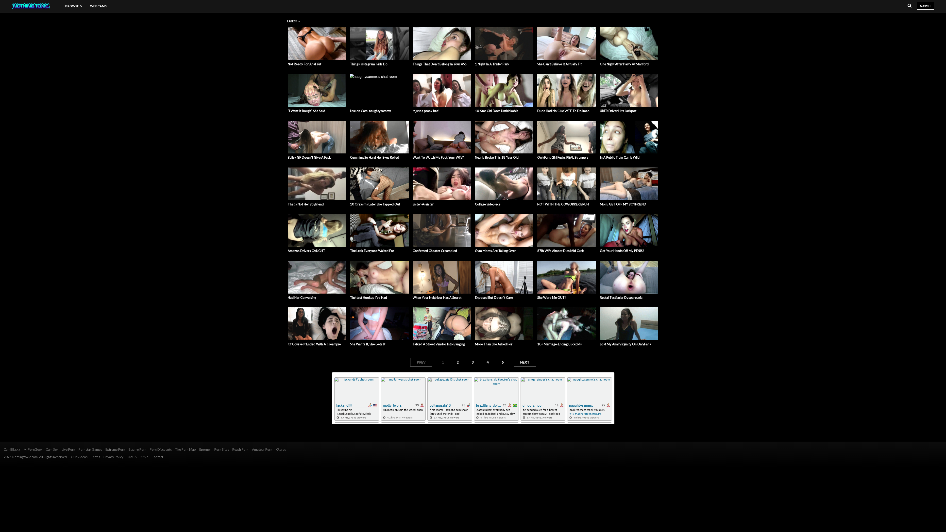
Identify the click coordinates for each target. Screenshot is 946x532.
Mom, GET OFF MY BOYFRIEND (623, 204)
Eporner (205, 449)
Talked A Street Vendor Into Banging (439, 344)
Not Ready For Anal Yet (304, 64)
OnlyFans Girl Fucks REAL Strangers (562, 157)
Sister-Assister (423, 204)
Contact (157, 457)
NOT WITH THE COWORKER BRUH (563, 204)
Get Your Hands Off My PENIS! (622, 250)
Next (524, 362)
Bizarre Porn (137, 449)
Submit (925, 6)
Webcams (98, 6)
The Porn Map (185, 449)
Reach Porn (240, 449)
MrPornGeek (33, 449)
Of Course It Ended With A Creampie (314, 344)
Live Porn (68, 449)
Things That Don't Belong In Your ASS (440, 64)
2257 (144, 457)
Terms (95, 457)
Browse (72, 6)
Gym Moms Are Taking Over (495, 250)
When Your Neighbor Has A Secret (437, 297)
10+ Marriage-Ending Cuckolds (559, 344)
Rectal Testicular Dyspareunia (621, 297)
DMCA (132, 457)
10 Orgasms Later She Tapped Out (375, 204)
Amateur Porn (262, 449)
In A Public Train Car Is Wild (620, 157)
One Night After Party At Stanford (624, 64)
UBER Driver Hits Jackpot (618, 111)
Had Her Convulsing (302, 297)
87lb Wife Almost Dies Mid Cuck (560, 250)
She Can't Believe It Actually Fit (559, 64)
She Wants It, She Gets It (367, 344)
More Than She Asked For (493, 344)
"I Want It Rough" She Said (306, 111)
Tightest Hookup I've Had (368, 297)
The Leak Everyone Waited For (372, 250)
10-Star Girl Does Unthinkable (496, 111)
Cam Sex (52, 449)
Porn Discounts (161, 449)
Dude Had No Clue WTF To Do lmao (563, 111)
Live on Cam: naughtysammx (370, 111)
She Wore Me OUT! (551, 297)
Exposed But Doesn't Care (494, 297)
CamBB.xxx (12, 449)
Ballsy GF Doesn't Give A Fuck (309, 157)
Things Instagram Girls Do (369, 64)
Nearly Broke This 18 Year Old (497, 157)
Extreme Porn (115, 449)
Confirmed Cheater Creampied (435, 250)
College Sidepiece (487, 204)
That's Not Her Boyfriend (306, 204)
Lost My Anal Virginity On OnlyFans (625, 344)
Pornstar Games (90, 449)
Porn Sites (221, 449)
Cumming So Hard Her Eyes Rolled (374, 157)
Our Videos (79, 457)
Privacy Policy (113, 457)
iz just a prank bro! (426, 111)
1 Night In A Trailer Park (492, 64)
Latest (292, 21)
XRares (281, 449)
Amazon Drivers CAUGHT (306, 250)
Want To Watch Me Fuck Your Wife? (438, 157)
